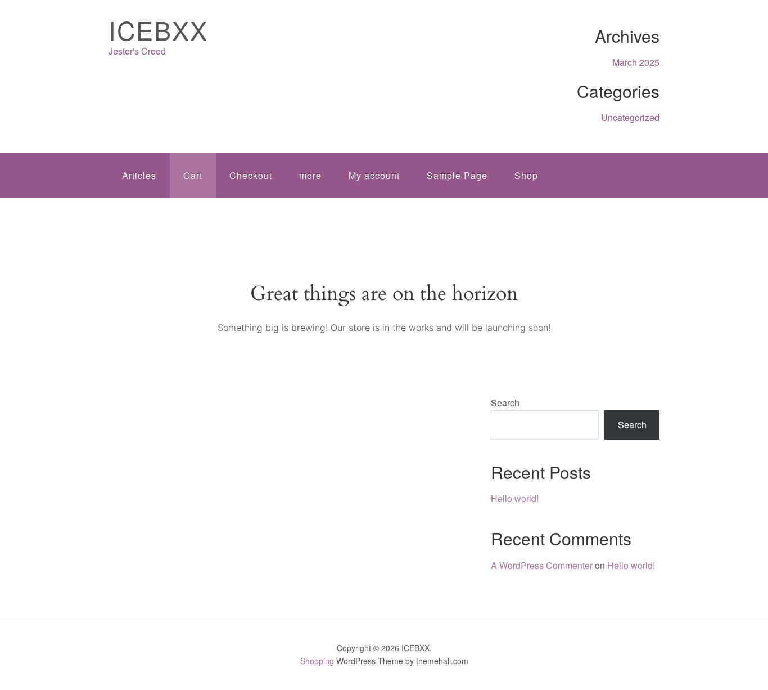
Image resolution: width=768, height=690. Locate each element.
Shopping (317, 660)
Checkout (250, 175)
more (310, 175)
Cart (192, 175)
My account (374, 175)
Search (505, 402)
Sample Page (457, 175)
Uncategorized (630, 117)
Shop (526, 175)
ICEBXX (158, 29)
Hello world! (515, 498)
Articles (139, 175)
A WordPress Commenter (542, 565)
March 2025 (635, 62)
